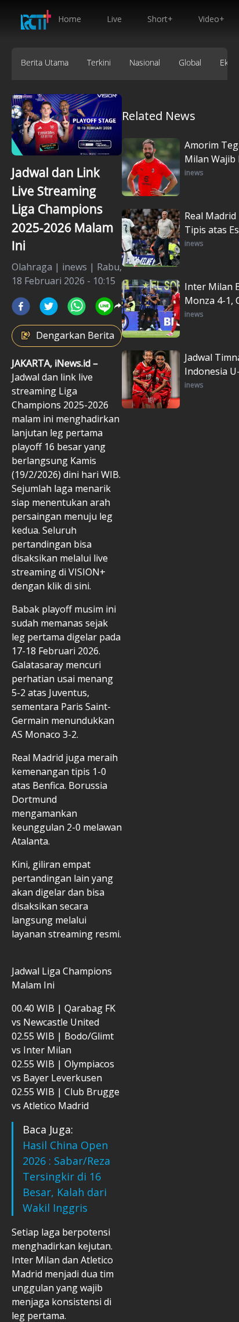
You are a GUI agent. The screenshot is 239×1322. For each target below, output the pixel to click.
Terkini (99, 62)
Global (190, 62)
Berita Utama (44, 62)
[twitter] (48, 306)
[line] (104, 306)
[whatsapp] (76, 306)
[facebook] (21, 306)
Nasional (144, 62)
